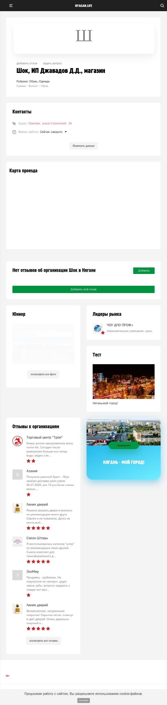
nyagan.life (83, 6)
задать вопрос (52, 63)
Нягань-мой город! (105, 403)
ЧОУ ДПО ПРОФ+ (120, 325)
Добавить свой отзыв (83, 289)
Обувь (33, 81)
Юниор (18, 314)
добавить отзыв (26, 63)
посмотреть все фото (43, 374)
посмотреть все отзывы (43, 640)
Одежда (44, 81)
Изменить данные (83, 145)
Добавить (144, 270)
